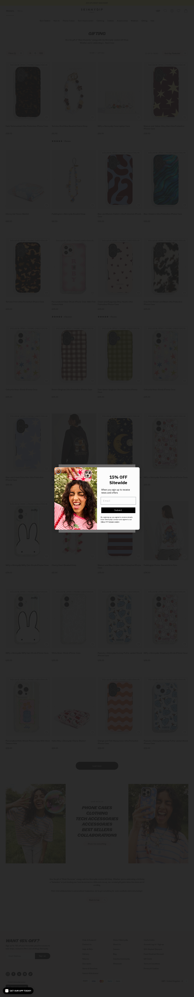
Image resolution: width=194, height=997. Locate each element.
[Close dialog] (58, 471)
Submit (118, 510)
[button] (18, 990)
